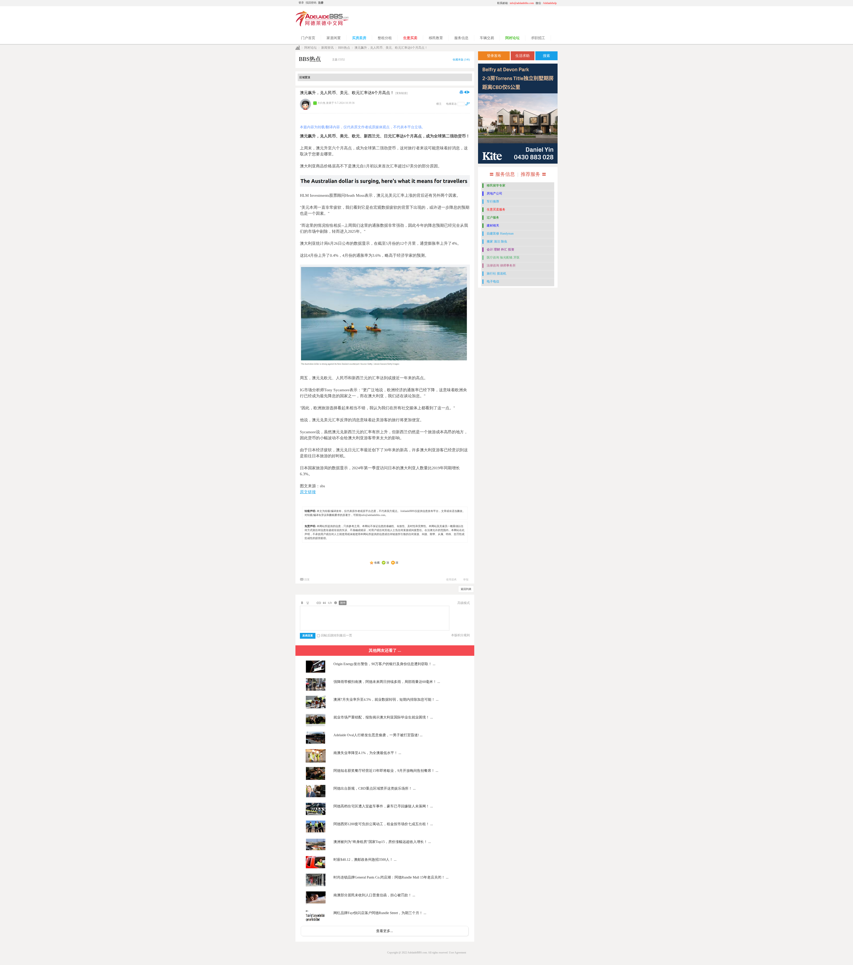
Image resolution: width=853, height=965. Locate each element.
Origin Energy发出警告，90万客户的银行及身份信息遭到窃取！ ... (384, 664)
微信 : (546, 3)
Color (307, 603)
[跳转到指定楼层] (467, 103)
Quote (324, 603)
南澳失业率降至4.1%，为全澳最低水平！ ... (367, 753)
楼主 (439, 103)
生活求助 (522, 56)
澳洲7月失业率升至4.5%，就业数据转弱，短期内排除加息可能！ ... (385, 699)
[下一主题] (468, 92)
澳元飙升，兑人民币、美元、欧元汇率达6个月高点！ (391, 47)
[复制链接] (401, 93)
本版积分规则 (460, 635)
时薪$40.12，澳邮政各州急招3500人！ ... (365, 859)
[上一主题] (465, 92)
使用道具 (451, 579)
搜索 (546, 56)
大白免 (321, 102)
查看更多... (384, 931)
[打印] (461, 92)
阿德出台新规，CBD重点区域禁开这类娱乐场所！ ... (374, 788)
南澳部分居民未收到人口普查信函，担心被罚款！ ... (374, 895)
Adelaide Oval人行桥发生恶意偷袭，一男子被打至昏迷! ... (378, 735)
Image (313, 603)
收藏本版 (461, 59)
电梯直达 (451, 103)
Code (330, 603)
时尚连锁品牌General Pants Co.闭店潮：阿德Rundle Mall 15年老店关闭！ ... (390, 877)
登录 (301, 2)
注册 (320, 2)
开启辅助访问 (452, 3)
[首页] (297, 47)
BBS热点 (344, 47)
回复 (307, 579)
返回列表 (466, 589)
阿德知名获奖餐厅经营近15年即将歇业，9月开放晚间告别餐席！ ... (385, 770)
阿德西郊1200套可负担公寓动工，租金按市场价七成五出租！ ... (383, 824)
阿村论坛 (310, 47)
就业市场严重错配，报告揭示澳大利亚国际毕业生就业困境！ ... (383, 717)
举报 (465, 579)
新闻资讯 (327, 47)
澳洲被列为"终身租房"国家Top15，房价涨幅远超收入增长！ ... (382, 842)
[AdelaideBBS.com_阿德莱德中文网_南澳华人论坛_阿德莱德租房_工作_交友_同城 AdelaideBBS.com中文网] (322, 25)
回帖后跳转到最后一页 (336, 635)
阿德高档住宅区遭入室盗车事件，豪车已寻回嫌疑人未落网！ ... (383, 806)
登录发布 (494, 56)
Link (319, 603)
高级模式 (463, 603)
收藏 (377, 562)
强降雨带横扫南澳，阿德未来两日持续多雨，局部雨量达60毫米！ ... (386, 682)
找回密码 (311, 2)
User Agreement (457, 952)
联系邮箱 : (515, 3)
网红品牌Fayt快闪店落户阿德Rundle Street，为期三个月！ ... (379, 913)
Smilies (335, 603)
